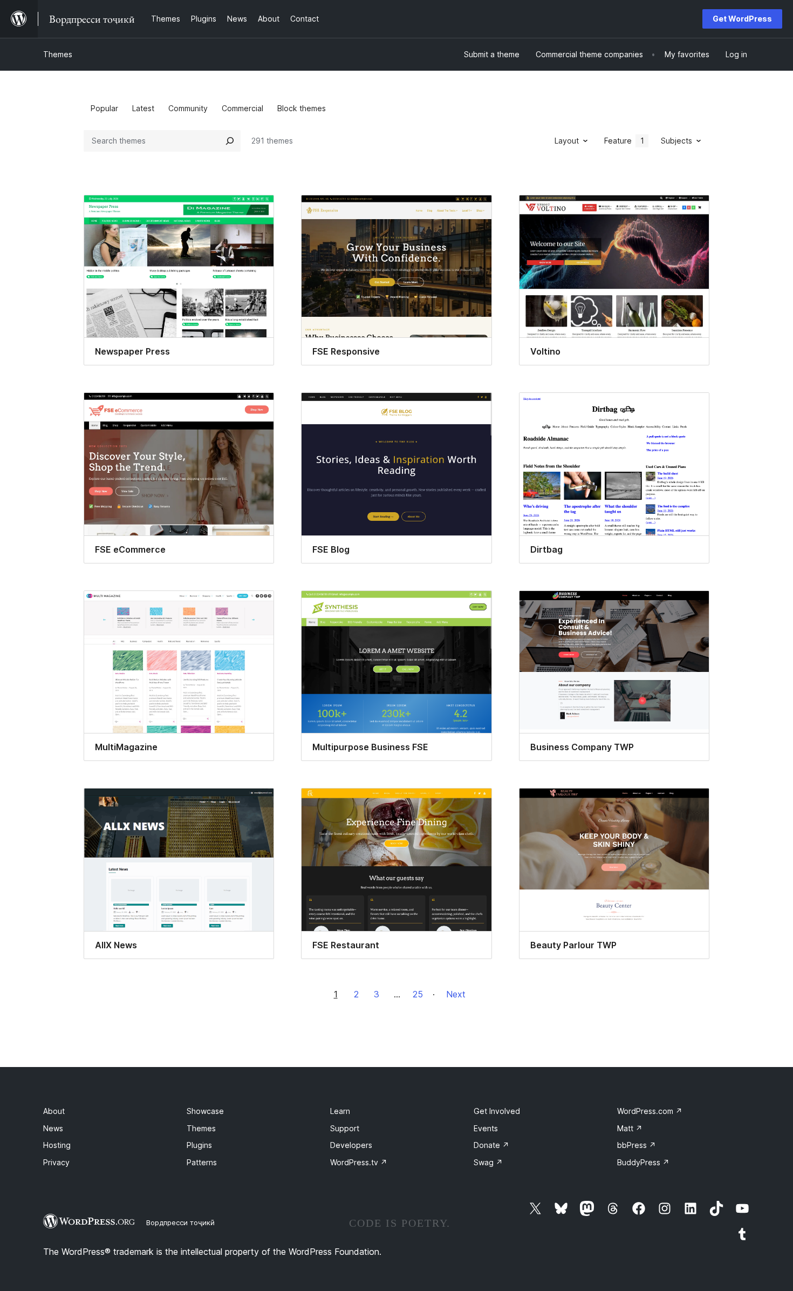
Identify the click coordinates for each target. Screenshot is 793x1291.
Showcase (205, 1111)
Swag (488, 1162)
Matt (629, 1128)
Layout (567, 140)
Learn (340, 1111)
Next (456, 994)
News (53, 1128)
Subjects (676, 140)
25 (418, 994)
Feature (624, 140)
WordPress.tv (358, 1162)
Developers (351, 1145)
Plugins (199, 1145)
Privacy (56, 1162)
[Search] (230, 141)
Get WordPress (742, 18)
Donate (491, 1145)
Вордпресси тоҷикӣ (180, 1222)
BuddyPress (643, 1162)
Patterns (202, 1162)
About (54, 1111)
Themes (57, 54)
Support (344, 1128)
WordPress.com (649, 1111)
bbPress (636, 1145)
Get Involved (497, 1111)
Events (486, 1128)
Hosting (57, 1145)
